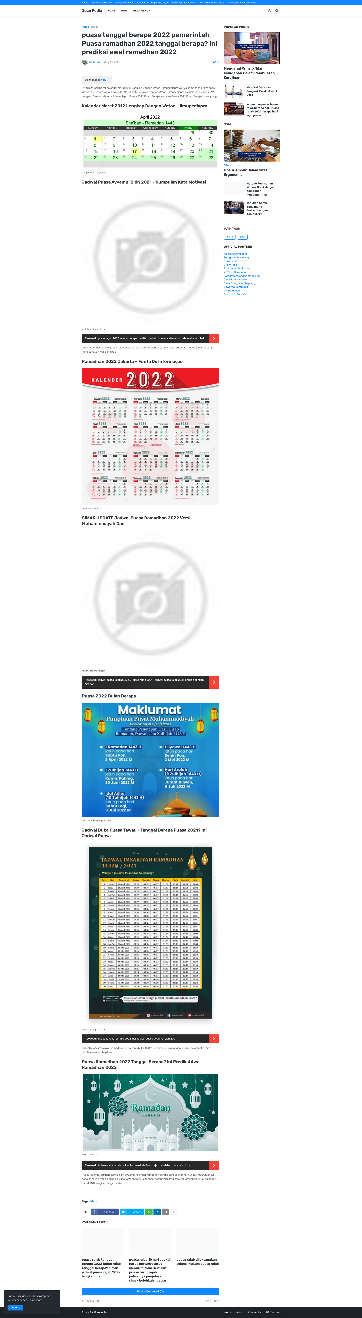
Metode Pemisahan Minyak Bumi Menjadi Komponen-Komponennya (260, 189)
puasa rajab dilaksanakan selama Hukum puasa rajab (197, 1262)
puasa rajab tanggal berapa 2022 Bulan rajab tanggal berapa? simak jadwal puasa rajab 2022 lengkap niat (101, 1268)
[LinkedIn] (157, 1212)
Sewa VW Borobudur (236, 286)
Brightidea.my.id (160, 2)
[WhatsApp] (149, 1212)
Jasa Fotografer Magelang (239, 283)
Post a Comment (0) (150, 1291)
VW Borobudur (232, 290)
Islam (94, 27)
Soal (242, 236)
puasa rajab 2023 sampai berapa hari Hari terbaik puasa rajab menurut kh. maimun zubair (151, 338)
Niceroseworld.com (102, 2)
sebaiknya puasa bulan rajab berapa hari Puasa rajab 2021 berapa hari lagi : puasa (262, 109)
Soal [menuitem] (123, 10)
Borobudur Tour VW (235, 294)
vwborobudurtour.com (186, 8)
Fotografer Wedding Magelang (242, 276)
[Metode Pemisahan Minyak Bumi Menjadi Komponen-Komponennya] (234, 188)
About (239, 1312)
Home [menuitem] (111, 10)
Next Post (211, 1301)
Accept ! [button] (15, 1307)
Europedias (101, 1312)
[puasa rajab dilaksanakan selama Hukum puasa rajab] (197, 1242)
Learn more (35, 1300)
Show (102, 79)
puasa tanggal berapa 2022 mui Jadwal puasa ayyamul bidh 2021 (137, 1038)
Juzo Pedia (92, 10)
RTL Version (273, 1312)
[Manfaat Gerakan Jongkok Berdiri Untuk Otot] (234, 91)
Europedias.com (124, 2)
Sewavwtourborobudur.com (155, 8)
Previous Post (92, 1301)
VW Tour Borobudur (235, 272)
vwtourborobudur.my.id (211, 2)
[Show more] (173, 1212)
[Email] (165, 1212)
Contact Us (255, 1312)
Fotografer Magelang (93, 8)
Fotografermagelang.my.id (242, 2)
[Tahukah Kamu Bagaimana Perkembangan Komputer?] (234, 207)
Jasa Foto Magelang (236, 279)
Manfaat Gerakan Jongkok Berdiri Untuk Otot (262, 91)
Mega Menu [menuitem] (140, 10)
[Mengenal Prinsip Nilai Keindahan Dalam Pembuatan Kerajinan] (252, 48)
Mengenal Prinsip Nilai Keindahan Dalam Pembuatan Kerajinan (249, 73)
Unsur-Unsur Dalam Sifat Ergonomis (245, 172)
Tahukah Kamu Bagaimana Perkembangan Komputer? (257, 208)
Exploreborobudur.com (184, 2)
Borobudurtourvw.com (213, 8)
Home (85, 2)
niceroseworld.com (235, 253)
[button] (269, 10)
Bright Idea (230, 264)
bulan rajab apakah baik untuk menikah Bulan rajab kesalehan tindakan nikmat (145, 1165)
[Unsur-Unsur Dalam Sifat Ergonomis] (252, 146)
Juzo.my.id (142, 2)
